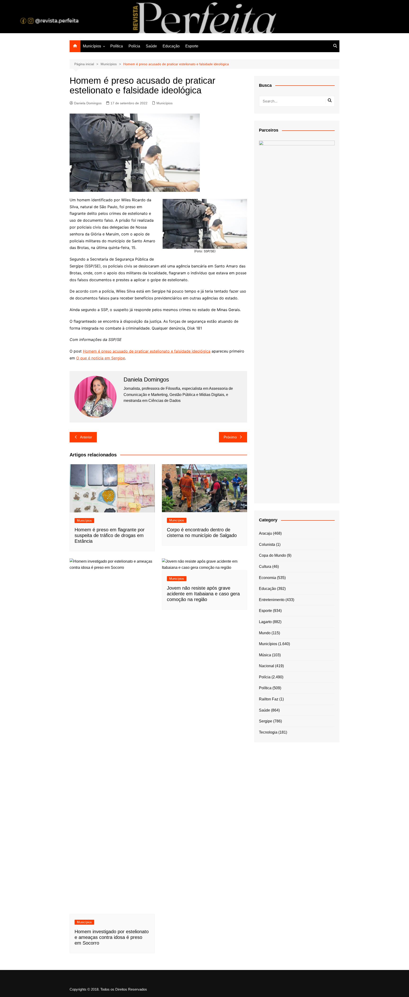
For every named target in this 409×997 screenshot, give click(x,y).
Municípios (92, 46)
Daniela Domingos (88, 103)
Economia (267, 578)
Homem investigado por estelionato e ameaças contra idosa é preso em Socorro (112, 937)
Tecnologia (268, 732)
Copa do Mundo (272, 555)
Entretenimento (272, 600)
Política (116, 46)
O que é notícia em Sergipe (100, 358)
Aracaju (265, 533)
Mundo (265, 633)
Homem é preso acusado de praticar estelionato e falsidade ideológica (146, 351)
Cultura (265, 567)
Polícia (134, 46)
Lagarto (265, 622)
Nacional (266, 666)
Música (265, 655)
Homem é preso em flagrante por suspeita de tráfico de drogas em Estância (110, 535)
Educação (171, 46)
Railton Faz (268, 699)
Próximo (230, 437)
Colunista (267, 544)
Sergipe (265, 721)
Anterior (86, 437)
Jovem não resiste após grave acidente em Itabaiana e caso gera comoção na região (203, 593)
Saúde (151, 46)
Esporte (191, 46)
